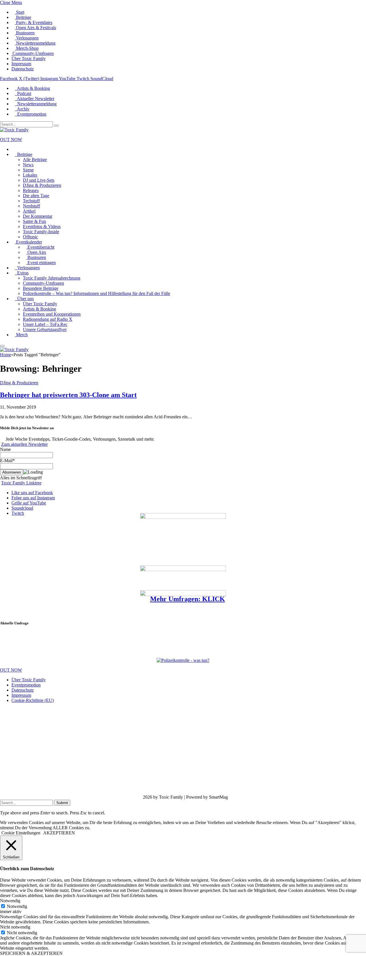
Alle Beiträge (35, 159)
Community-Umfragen (32, 53)
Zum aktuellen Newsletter (24, 444)
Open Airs (36, 252)
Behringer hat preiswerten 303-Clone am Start (68, 395)
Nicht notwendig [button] (15, 927)
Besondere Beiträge (40, 288)
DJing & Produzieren (42, 185)
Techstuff (31, 200)
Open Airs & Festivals (35, 27)
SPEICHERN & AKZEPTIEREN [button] (31, 953)
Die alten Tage (36, 195)
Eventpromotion (30, 114)
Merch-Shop (27, 48)
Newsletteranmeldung (35, 43)
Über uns (24, 298)
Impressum (21, 63)
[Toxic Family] (14, 129)
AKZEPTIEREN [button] (59, 832)
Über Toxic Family (28, 58)
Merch (21, 334)
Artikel (29, 211)
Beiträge (23, 17)
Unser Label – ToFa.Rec (45, 324)
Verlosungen (27, 37)
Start (19, 12)
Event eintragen (41, 262)
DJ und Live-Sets (38, 180)
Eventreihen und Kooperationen (52, 314)
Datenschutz (22, 68)
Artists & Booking (32, 88)
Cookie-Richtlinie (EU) (32, 700)
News (28, 164)
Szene (28, 169)
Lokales (30, 175)
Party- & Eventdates (33, 22)
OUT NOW (11, 139)
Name (5, 449)
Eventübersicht (40, 247)
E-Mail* (7, 460)
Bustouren (25, 32)
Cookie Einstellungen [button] (20, 832)
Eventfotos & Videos (42, 226)
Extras (22, 272)
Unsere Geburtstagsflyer (45, 329)
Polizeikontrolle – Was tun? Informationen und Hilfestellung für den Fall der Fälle (96, 293)
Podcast (23, 93)
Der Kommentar (37, 216)
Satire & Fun (34, 221)
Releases (31, 190)
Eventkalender (28, 242)
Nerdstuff (31, 205)
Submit (62, 803)
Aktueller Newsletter (34, 98)
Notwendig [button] (10, 900)
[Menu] (2, 346)
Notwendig (17, 906)
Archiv (22, 108)
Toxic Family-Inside (41, 231)
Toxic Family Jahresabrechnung (51, 278)
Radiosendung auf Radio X (47, 319)
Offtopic (30, 236)
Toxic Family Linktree (21, 482)
